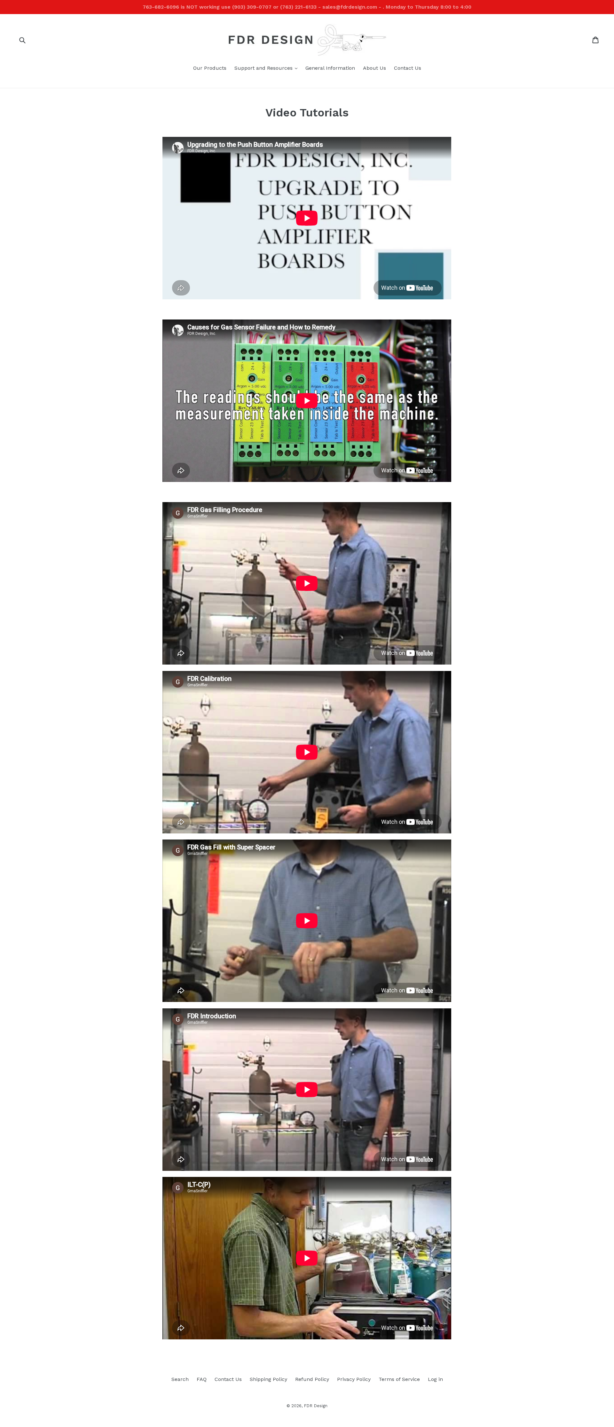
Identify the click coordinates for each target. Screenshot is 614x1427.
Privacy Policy (354, 1379)
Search (180, 1379)
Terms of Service (399, 1379)
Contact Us (407, 68)
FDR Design (315, 1405)
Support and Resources (267, 68)
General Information (330, 68)
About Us (374, 68)
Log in (435, 1379)
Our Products (209, 68)
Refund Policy (312, 1379)
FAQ (202, 1379)
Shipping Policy (268, 1379)
